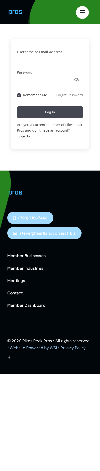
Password (25, 72)
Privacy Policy (73, 348)
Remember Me (35, 95)
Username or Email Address (39, 52)
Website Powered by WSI (33, 348)
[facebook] (9, 357)
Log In (50, 112)
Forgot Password (69, 95)
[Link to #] (82, 12)
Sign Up (24, 136)
